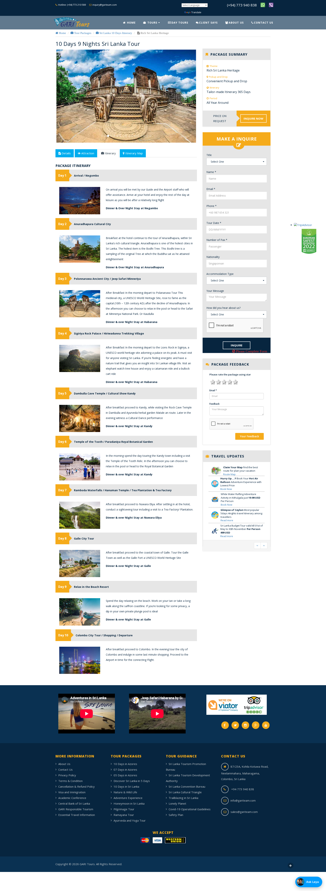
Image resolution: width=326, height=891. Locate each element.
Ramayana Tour (124, 815)
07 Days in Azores (125, 769)
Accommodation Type (220, 274)
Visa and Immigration (71, 792)
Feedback (214, 403)
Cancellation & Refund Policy (76, 786)
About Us (64, 764)
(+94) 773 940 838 (242, 5)
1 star (212, 381)
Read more (227, 509)
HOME (131, 22)
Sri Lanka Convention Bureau (187, 786)
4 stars (229, 381)
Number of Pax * (216, 240)
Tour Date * (213, 223)
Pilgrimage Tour (124, 809)
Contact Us (65, 769)
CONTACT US (263, 22)
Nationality (213, 257)
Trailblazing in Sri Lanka (183, 798)
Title (209, 155)
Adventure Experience (128, 798)
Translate (196, 12)
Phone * (211, 206)
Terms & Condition (70, 781)
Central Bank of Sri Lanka (74, 803)
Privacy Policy (67, 775)
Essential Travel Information (76, 815)
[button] (66, 120)
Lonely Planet (177, 803)
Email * (210, 189)
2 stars (218, 381)
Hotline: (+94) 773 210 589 (72, 4)
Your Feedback (249, 436)
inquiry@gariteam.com (104, 4)
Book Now (226, 478)
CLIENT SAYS (208, 22)
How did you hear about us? (223, 308)
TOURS (152, 22)
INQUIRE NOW (253, 118)
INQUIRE (236, 345)
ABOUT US (236, 22)
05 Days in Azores (125, 775)
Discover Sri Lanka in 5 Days (132, 781)
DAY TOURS (179, 22)
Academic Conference (72, 798)
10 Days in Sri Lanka (126, 786)
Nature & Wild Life (125, 792)
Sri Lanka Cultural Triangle (185, 792)
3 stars (223, 381)
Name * (211, 172)
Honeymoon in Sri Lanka (129, 803)
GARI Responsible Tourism (75, 809)
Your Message (215, 291)
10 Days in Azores (125, 764)
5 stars (235, 381)
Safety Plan (176, 815)
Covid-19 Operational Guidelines (190, 809)
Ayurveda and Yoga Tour (130, 820)
